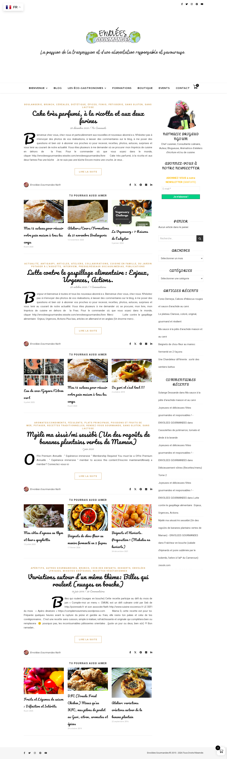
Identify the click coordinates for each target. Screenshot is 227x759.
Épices (92, 104)
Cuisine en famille (123, 264)
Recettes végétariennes (110, 571)
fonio (103, 104)
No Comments (98, 128)
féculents (75, 423)
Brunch (49, 104)
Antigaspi (48, 264)
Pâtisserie (116, 104)
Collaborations (96, 264)
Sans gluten (134, 104)
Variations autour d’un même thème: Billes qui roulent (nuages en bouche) (88, 580)
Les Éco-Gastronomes (85, 88)
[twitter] (29, 753)
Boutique (145, 88)
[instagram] (35, 753)
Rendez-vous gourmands (103, 425)
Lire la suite (88, 171)
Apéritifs (37, 568)
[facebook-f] (25, 753)
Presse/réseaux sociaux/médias (101, 266)
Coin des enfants (103, 568)
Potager (39, 425)
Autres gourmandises (61, 568)
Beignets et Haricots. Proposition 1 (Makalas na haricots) (131, 539)
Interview (70, 266)
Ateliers (77, 264)
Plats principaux (96, 423)
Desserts (124, 568)
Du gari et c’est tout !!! (128, 387)
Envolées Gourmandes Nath (45, 184)
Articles (63, 264)
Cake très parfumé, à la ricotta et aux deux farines (88, 117)
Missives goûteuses (77, 571)
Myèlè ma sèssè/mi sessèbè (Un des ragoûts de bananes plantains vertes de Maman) (88, 438)
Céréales (62, 104)
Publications (135, 266)
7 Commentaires (98, 287)
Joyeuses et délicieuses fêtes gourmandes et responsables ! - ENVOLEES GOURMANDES (175, 415)
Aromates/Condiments (50, 423)
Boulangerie (33, 104)
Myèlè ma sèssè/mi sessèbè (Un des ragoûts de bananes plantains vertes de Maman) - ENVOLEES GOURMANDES (179, 528)
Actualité (31, 264)
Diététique (78, 104)
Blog (58, 88)
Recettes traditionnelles (66, 425)
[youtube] (46, 753)
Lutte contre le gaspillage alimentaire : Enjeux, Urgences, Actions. (88, 276)
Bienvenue (37, 88)
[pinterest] (40, 753)
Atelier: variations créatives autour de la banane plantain (127, 709)
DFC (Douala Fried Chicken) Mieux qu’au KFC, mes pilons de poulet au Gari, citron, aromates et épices (88, 709)
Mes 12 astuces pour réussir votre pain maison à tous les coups (43, 235)
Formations (122, 88)
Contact (183, 88)
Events (164, 88)
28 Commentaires (96, 591)
